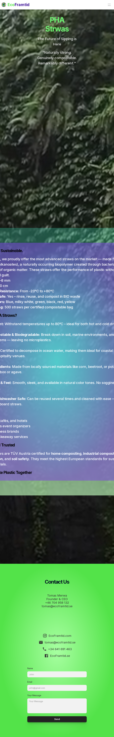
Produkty (12, 23)
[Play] (57, 206)
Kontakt (11, 16)
